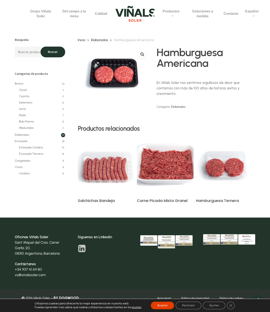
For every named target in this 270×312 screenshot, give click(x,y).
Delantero (25, 102)
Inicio (81, 40)
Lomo (22, 109)
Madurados (26, 128)
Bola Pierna (26, 121)
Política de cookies (231, 298)
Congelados (22, 161)
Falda (22, 115)
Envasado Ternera (31, 154)
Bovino (19, 83)
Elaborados (22, 135)
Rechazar (188, 305)
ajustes (136, 307)
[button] (142, 54)
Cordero (24, 173)
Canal (23, 90)
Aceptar (162, 305)
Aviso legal (164, 298)
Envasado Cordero (31, 147)
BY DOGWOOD (66, 298)
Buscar (53, 52)
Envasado (21, 141)
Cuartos (24, 96)
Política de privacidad (195, 298)
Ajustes (214, 305)
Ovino (19, 167)
